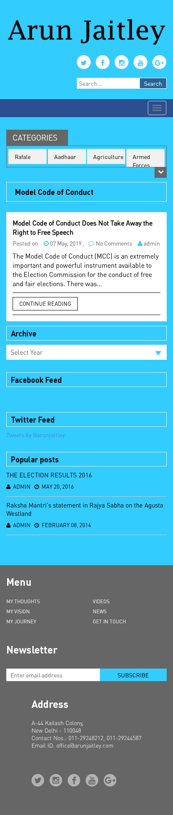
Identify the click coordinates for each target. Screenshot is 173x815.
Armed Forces (141, 161)
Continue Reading (45, 303)
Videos (101, 601)
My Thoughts (23, 601)
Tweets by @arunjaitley (35, 434)
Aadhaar (65, 156)
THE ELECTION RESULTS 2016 (49, 475)
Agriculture (108, 156)
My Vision (18, 611)
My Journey (21, 621)
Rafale (23, 156)
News (100, 611)
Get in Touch (109, 621)
